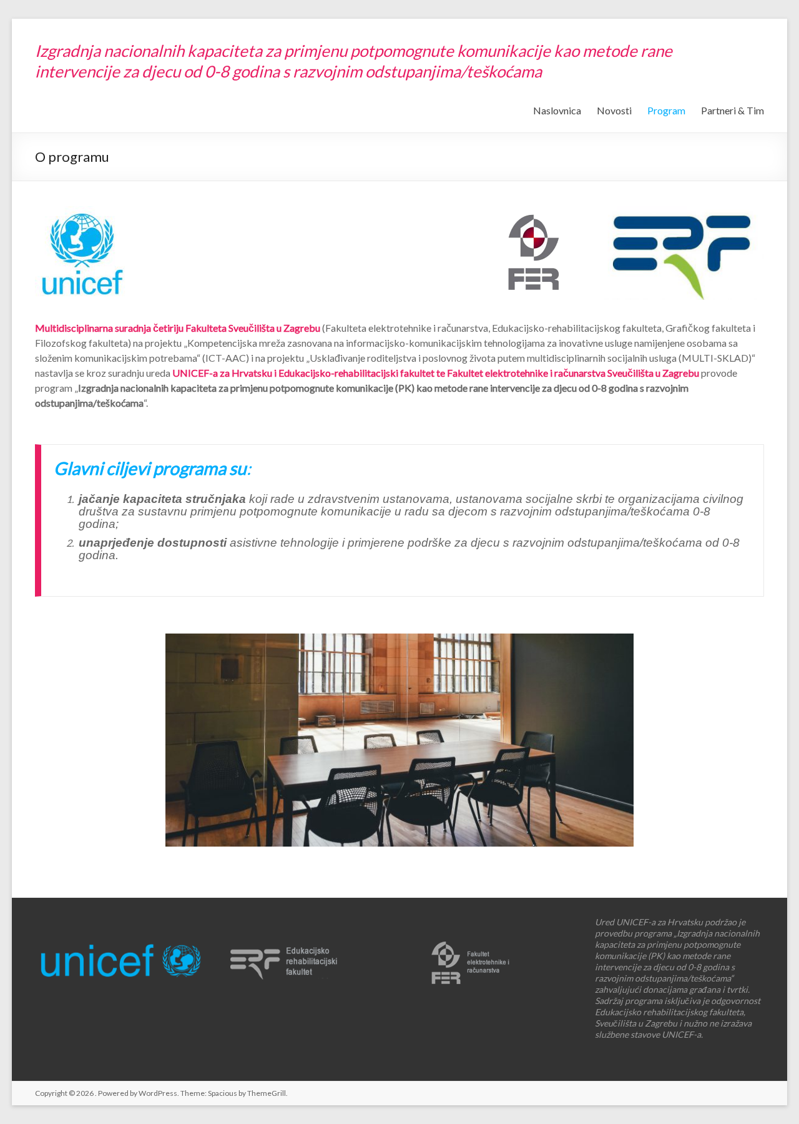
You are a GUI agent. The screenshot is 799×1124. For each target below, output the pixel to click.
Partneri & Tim (732, 110)
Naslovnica (557, 110)
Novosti (614, 110)
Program (666, 110)
